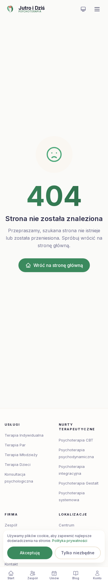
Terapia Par (15, 445)
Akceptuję (30, 552)
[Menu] (97, 9)
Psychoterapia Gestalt (78, 483)
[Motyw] (83, 9)
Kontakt (11, 564)
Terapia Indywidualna (24, 435)
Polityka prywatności (69, 541)
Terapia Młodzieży (21, 454)
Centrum (66, 525)
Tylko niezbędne (77, 552)
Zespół (11, 525)
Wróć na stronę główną (58, 265)
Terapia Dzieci (18, 464)
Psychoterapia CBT (76, 440)
